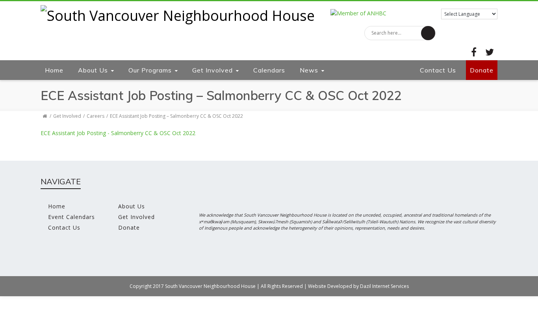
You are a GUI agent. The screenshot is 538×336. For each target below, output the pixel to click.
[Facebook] (474, 52)
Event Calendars (71, 217)
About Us (93, 70)
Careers (95, 116)
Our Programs (150, 70)
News (309, 70)
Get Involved (212, 70)
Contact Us (438, 70)
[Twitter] (489, 52)
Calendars (269, 70)
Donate (481, 70)
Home (54, 70)
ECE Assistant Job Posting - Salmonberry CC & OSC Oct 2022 (118, 133)
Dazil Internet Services (384, 286)
